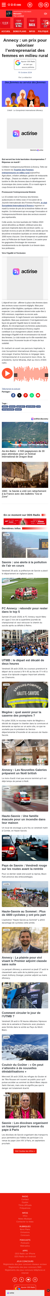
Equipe (25, 1202)
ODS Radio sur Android (25, 1256)
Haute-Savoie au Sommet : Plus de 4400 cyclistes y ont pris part (24, 913)
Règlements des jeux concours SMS (25, 1267)
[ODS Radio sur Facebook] (15, 1279)
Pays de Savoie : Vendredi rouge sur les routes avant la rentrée (24, 867)
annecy (5, 406)
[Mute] (45, 13)
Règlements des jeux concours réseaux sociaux (25, 1264)
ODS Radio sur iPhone (25, 1253)
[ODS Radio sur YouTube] (28, 1279)
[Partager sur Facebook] (12, 396)
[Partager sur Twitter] (19, 396)
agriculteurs (30, 406)
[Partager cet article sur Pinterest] (25, 396)
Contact (25, 1199)
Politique (43, 31)
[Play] (3, 21)
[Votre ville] (29, 4)
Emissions (25, 1232)
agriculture (21, 406)
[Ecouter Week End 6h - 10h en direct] (25, 521)
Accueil (5, 31)
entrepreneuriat (8, 409)
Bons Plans (19, 31)
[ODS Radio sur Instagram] (35, 1279)
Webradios (25, 1246)
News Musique (25, 1218)
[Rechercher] (40, 4)
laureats (18, 409)
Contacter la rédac (25, 1221)
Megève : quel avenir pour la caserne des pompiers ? (21, 713)
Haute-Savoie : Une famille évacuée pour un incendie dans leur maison (23, 819)
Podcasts (25, 1243)
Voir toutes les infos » (25, 1151)
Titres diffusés (25, 1205)
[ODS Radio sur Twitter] (21, 1279)
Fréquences (25, 1208)
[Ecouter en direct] (46, 4)
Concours (25, 1235)
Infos (32, 31)
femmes (12, 406)
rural (38, 406)
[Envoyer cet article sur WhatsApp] (31, 396)
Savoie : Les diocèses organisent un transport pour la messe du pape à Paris (25, 1126)
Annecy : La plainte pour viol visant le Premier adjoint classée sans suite (24, 961)
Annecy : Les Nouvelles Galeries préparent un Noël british (24, 771)
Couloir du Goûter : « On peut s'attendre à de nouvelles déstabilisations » (22, 1068)
